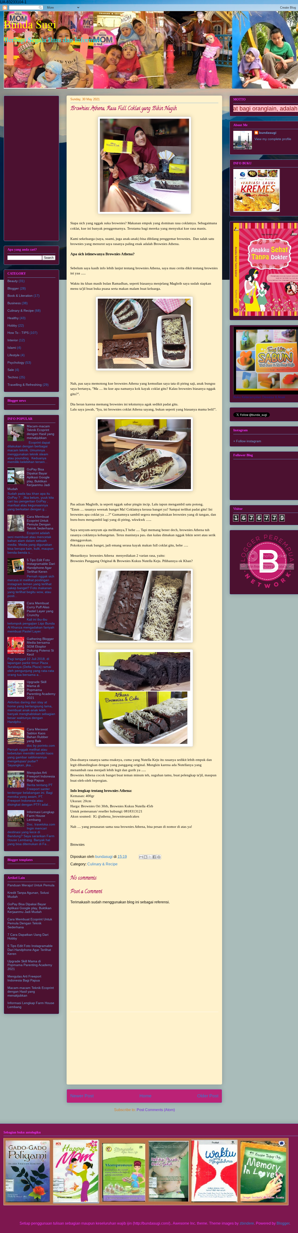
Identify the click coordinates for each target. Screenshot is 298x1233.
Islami (11, 347)
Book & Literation (20, 295)
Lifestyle (13, 355)
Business (14, 303)
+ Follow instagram (247, 441)
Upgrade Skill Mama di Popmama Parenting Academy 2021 (41, 689)
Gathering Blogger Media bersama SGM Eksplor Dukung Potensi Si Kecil (40, 646)
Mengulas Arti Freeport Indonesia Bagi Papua (41, 776)
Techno (12, 377)
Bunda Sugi (30, 23)
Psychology (15, 362)
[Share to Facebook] (154, 857)
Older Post (207, 1095)
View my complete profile (272, 139)
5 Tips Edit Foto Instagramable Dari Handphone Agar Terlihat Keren (41, 565)
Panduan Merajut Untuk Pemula (30, 885)
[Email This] (141, 857)
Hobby (12, 325)
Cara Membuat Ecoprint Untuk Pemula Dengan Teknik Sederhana (40, 522)
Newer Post (82, 1095)
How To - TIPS (18, 333)
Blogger (13, 288)
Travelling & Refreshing (24, 385)
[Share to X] (150, 857)
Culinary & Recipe (102, 864)
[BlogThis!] (145, 857)
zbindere (247, 1223)
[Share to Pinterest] (158, 857)
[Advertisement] (144, 1048)
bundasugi (267, 133)
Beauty (12, 281)
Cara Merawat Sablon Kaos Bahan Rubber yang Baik (37, 735)
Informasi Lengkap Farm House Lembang (40, 816)
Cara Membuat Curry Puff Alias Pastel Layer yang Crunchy (40, 609)
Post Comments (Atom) (156, 1110)
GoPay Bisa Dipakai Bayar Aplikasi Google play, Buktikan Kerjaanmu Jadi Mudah (28, 479)
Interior (12, 340)
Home (145, 1095)
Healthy (13, 318)
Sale (10, 370)
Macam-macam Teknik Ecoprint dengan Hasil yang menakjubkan (40, 432)
